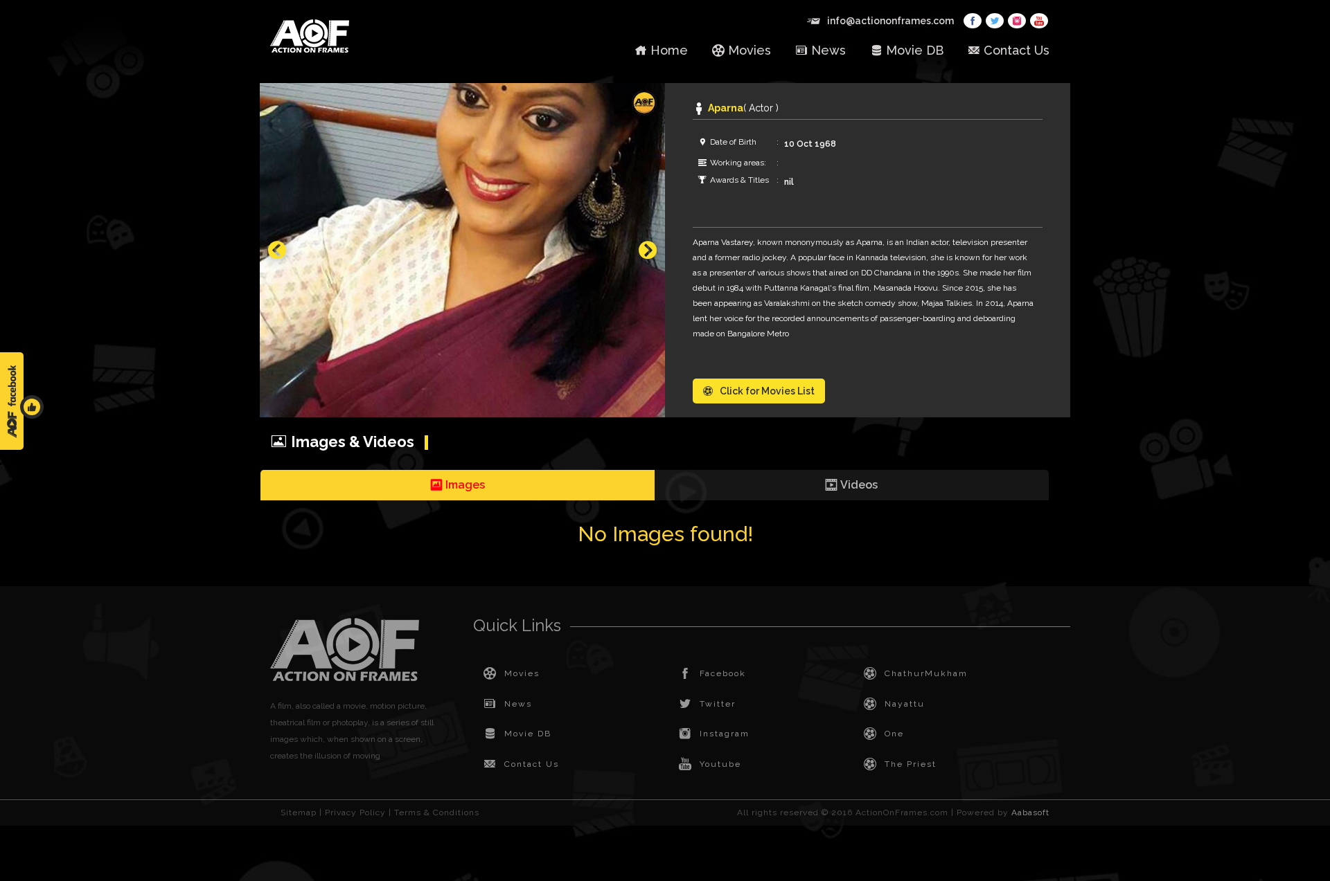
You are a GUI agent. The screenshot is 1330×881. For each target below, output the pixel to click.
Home (669, 50)
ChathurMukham (926, 673)
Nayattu (905, 704)
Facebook (723, 673)
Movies (749, 50)
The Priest (911, 764)
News (828, 50)
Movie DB (914, 50)
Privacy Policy (355, 812)
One (894, 733)
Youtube (720, 764)
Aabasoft (1030, 812)
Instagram (725, 733)
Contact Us (1016, 50)
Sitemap (299, 812)
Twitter (718, 704)
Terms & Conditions (436, 812)
